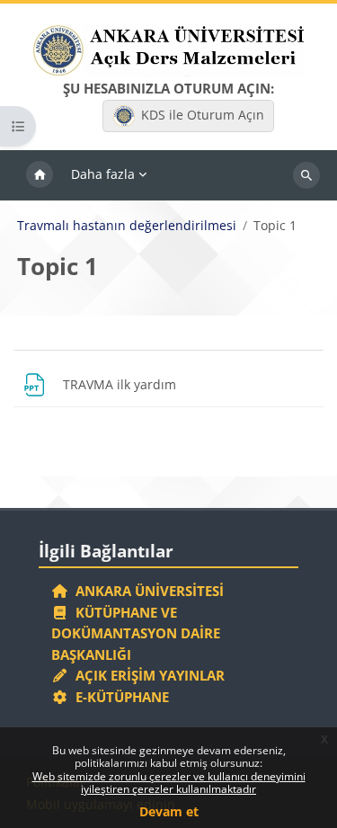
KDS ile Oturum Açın (202, 114)
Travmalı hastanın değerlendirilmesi (126, 226)
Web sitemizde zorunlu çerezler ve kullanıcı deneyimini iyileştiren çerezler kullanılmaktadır (169, 783)
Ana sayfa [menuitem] (39, 175)
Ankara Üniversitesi (146, 591)
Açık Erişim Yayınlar (148, 675)
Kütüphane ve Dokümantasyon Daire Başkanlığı (135, 633)
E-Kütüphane (118, 697)
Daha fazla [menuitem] (103, 174)
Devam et (169, 811)
